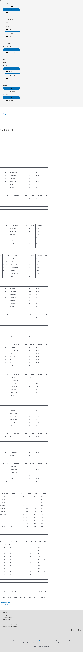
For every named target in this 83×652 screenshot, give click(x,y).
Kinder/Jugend (7, 46)
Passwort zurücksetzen (9, 102)
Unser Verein (6, 65)
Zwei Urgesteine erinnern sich (11, 80)
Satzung (4, 621)
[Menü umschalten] (11, 9)
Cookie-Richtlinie (6, 619)
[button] (12, 6)
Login (6, 94)
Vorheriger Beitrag (5, 602)
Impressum (5, 615)
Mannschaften (6, 56)
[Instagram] (0, 1)
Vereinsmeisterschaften (12, 16)
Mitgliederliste (11, 75)
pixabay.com (40, 640)
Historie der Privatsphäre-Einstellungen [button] (11, 624)
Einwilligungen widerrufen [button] (8, 623)
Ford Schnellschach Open (11, 24)
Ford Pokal (10, 29)
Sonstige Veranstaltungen (10, 38)
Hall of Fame (11, 71)
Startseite (5, 3)
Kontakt (5, 85)
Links (4, 62)
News (4, 59)
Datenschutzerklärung (7, 617)
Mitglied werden (12, 91)
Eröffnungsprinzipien (13, 52)
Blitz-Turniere (11, 33)
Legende (10, 43)
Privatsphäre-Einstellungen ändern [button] (10, 626)
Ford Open (10, 19)
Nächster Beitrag (5, 604)
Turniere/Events (7, 6)
